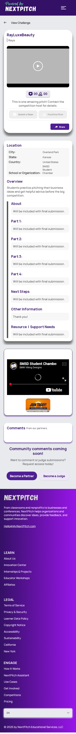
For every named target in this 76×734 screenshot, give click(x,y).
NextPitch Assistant (16, 675)
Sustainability (12, 638)
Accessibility (12, 631)
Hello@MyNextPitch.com (20, 526)
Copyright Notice (14, 625)
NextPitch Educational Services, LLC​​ (40, 727)
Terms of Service (14, 605)
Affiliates (9, 584)
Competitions (12, 695)
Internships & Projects (17, 571)
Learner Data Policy (16, 618)
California (10, 644)
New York (9, 651)
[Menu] (63, 8)
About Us (9, 558)
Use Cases (11, 682)
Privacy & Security (15, 612)
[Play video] (38, 66)
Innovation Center (15, 565)
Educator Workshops (17, 578)
